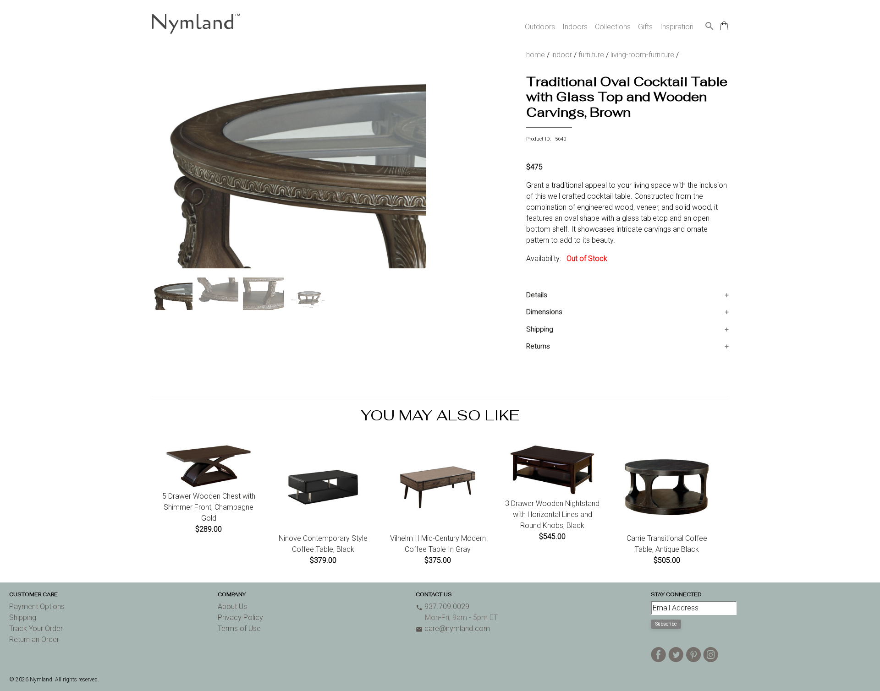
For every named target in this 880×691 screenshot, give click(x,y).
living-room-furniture (642, 54)
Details (536, 295)
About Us (232, 606)
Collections (613, 26)
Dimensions (544, 312)
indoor (561, 54)
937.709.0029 (442, 606)
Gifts (645, 26)
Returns (538, 346)
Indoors (575, 26)
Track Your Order (36, 628)
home (535, 54)
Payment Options (37, 606)
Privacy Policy (240, 617)
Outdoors (540, 26)
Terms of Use (239, 628)
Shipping (539, 329)
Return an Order (34, 639)
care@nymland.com (453, 628)
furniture (591, 54)
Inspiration (676, 26)
